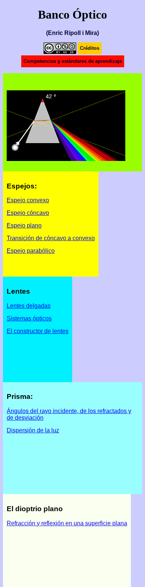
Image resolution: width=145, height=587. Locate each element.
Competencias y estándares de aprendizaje (72, 61)
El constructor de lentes (37, 331)
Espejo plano (24, 225)
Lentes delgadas (29, 306)
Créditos (89, 48)
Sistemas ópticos (29, 318)
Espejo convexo (28, 200)
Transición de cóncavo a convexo (51, 238)
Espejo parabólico (31, 251)
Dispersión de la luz (33, 430)
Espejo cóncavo (28, 213)
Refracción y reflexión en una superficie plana (67, 523)
